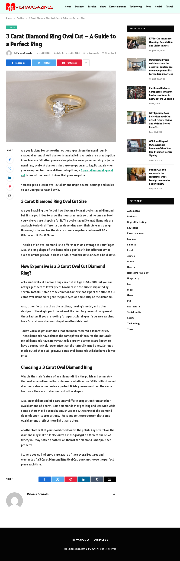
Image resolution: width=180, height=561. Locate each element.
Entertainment (117, 6)
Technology (136, 6)
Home (68, 6)
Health (158, 6)
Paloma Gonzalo (24, 53)
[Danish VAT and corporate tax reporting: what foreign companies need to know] (136, 174)
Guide (130, 261)
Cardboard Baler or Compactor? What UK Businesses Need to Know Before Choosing (161, 93)
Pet (129, 300)
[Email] (9, 195)
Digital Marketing (137, 222)
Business (79, 6)
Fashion (92, 6)
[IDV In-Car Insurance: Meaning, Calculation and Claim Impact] (136, 42)
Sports (130, 317)
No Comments (92, 53)
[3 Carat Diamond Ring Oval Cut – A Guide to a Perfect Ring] (61, 106)
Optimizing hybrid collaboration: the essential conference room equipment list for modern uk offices (161, 66)
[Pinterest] (9, 186)
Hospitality (133, 278)
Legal (130, 289)
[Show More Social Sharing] (86, 62)
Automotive (133, 210)
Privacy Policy (80, 539)
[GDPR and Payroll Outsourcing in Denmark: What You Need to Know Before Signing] (136, 145)
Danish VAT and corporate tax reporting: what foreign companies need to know (159, 176)
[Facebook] (9, 159)
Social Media (134, 312)
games (131, 255)
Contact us (101, 539)
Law (129, 284)
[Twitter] (9, 168)
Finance (131, 244)
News (103, 6)
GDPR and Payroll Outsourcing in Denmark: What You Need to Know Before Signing (160, 148)
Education (133, 227)
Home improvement (138, 272)
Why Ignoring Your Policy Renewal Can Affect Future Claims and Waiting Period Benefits (160, 120)
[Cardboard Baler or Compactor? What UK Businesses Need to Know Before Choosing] (136, 92)
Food (148, 6)
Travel (169, 6)
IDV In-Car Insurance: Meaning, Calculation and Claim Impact (161, 42)
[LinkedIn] (9, 177)
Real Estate (133, 306)
